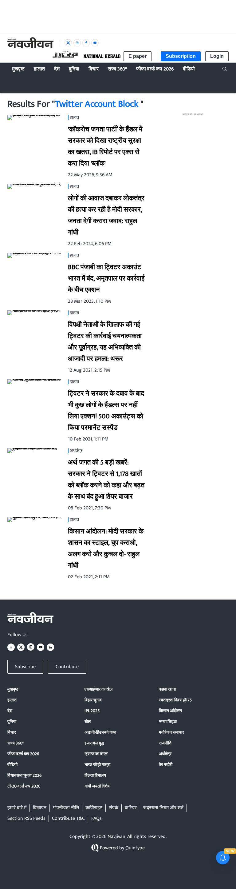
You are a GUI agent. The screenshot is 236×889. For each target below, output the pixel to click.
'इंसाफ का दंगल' (96, 753)
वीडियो (12, 764)
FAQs (96, 818)
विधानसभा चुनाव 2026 (24, 775)
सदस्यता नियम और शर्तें (163, 808)
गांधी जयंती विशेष (97, 786)
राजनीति (165, 743)
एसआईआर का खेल (98, 689)
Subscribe (25, 667)
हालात (12, 700)
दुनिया (11, 721)
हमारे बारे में (16, 808)
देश (9, 710)
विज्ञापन (39, 808)
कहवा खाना (167, 689)
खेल (88, 721)
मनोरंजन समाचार (171, 732)
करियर (131, 808)
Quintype (135, 848)
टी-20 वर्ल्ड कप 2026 (23, 786)
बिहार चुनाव (93, 700)
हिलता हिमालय (95, 775)
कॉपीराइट (93, 808)
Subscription (181, 56)
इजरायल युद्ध (94, 743)
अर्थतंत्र (165, 753)
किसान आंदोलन (170, 710)
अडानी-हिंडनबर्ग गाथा (100, 732)
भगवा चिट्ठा (168, 721)
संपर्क (113, 808)
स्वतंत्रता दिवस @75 (175, 700)
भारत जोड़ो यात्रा (97, 764)
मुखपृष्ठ (12, 689)
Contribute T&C (68, 818)
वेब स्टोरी (165, 764)
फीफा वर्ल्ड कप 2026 (23, 753)
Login (217, 56)
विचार (11, 732)
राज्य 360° (15, 743)
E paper (137, 56)
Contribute (67, 667)
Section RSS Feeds (26, 818)
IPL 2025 (92, 710)
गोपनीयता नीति (66, 808)
